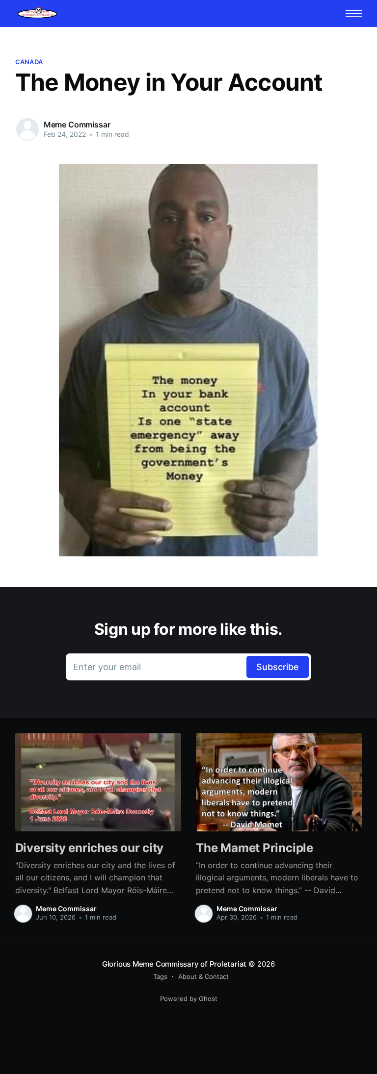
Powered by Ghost (188, 998)
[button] (354, 13)
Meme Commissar (77, 124)
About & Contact (203, 976)
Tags (160, 976)
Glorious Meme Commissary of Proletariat (174, 964)
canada (29, 62)
